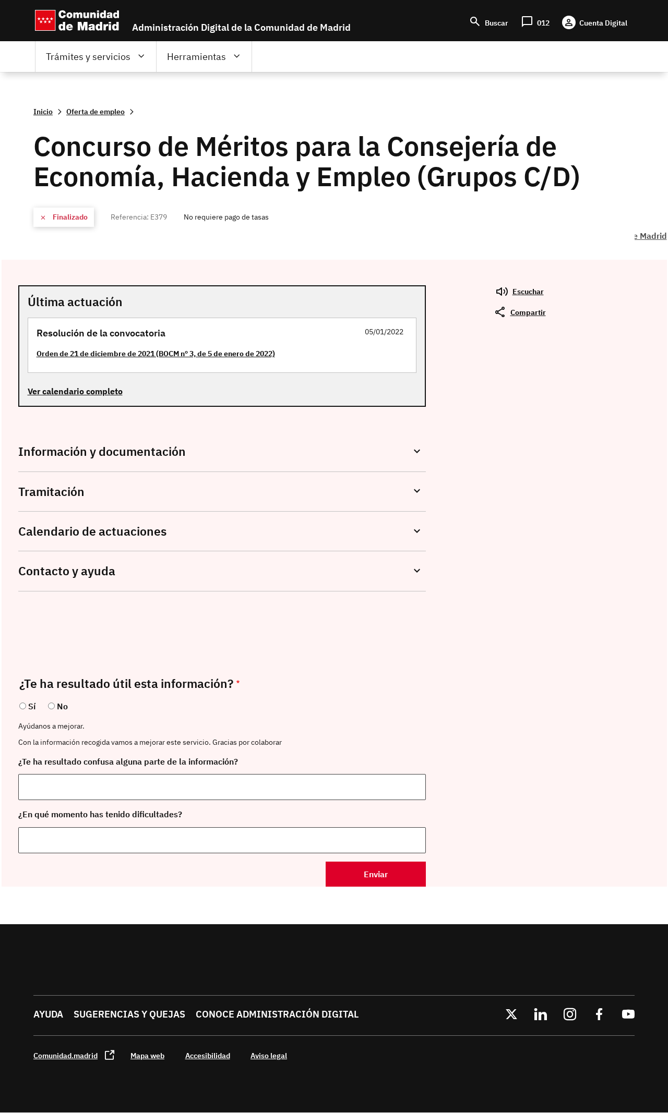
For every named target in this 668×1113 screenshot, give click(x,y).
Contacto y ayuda (66, 571)
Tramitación (51, 492)
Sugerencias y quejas (129, 1014)
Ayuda (48, 1014)
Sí (31, 706)
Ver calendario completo (75, 391)
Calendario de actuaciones (92, 531)
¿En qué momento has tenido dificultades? (100, 814)
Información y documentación (102, 451)
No (62, 706)
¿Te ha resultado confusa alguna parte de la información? (128, 761)
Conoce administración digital (277, 1014)
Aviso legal (268, 1055)
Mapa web (147, 1055)
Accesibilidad (207, 1055)
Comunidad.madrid (65, 1055)
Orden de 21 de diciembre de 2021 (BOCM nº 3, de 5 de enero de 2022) (156, 353)
